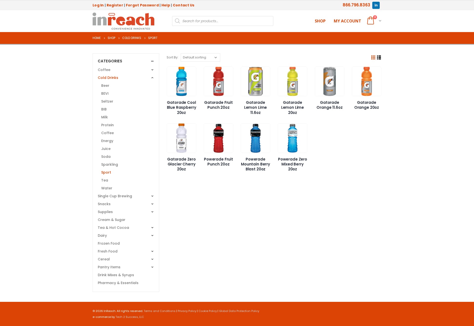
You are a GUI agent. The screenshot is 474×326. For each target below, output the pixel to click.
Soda (106, 156)
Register (115, 5)
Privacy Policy (187, 311)
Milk (104, 117)
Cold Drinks (108, 77)
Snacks (104, 203)
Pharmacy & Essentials (118, 282)
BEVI (105, 93)
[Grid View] (373, 57)
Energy (107, 140)
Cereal (104, 259)
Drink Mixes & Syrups (116, 274)
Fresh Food (108, 251)
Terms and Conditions (160, 311)
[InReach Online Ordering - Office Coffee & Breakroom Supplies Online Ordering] (123, 21)
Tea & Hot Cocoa (113, 227)
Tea (104, 180)
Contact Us (184, 5)
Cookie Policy (207, 311)
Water (106, 188)
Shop (320, 21)
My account (347, 21)
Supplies (105, 211)
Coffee (104, 69)
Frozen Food (109, 243)
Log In (98, 5)
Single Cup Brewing (115, 196)
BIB (104, 109)
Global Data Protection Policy (239, 311)
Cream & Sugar (111, 219)
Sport (106, 172)
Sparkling (109, 164)
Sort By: (172, 57)
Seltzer (107, 101)
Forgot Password (142, 5)
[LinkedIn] (375, 5)
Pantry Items (109, 267)
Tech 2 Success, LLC (130, 317)
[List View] (379, 57)
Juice (106, 148)
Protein (107, 125)
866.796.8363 (356, 5)
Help (165, 5)
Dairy (102, 235)
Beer (105, 85)
